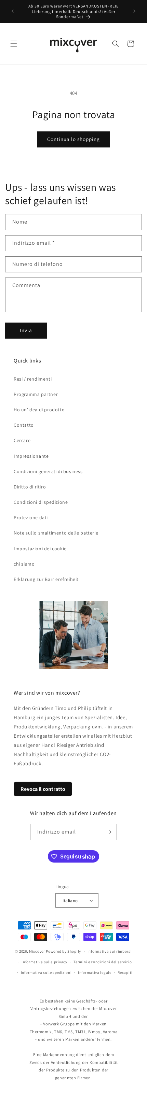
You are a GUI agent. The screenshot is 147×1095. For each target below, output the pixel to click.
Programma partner (36, 394)
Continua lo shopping (73, 139)
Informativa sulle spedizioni (46, 972)
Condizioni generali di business (48, 471)
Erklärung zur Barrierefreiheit (46, 579)
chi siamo (24, 564)
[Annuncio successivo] (134, 11)
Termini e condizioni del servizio (103, 961)
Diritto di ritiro (30, 487)
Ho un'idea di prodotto (39, 410)
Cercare (22, 440)
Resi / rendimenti (33, 379)
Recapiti (125, 972)
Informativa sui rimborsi (110, 951)
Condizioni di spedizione (41, 502)
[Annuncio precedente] (12, 11)
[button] (13, 43)
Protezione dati (31, 517)
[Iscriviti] (109, 832)
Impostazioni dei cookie (40, 548)
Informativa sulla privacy (44, 961)
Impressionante (31, 456)
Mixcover (37, 951)
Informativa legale (94, 972)
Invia (26, 330)
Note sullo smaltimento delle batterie (56, 533)
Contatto (24, 425)
